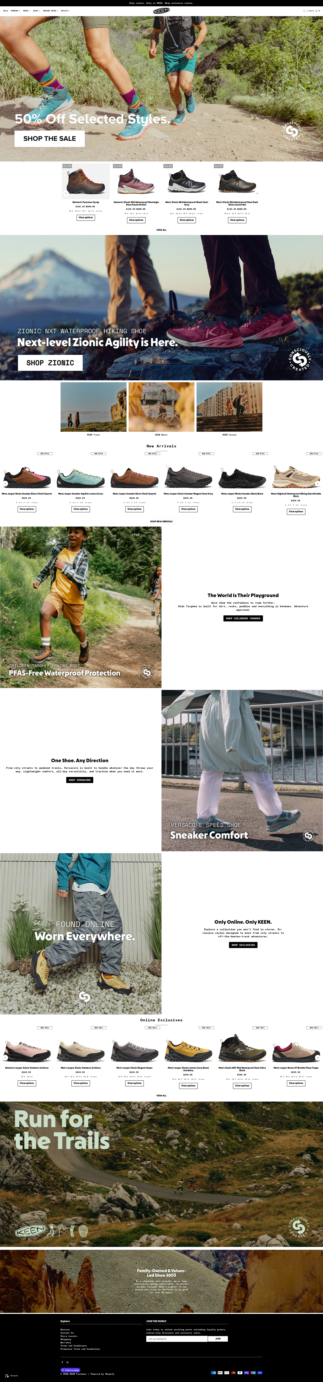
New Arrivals (162, 446)
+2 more (93, 1077)
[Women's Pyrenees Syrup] (86, 181)
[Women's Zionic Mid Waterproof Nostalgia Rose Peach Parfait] (136, 181)
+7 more (200, 213)
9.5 (27, 502)
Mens (25, 11)
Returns (65, 1329)
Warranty (66, 1342)
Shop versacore (80, 780)
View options (86, 218)
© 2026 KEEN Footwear (74, 1374)
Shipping (66, 1339)
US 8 (126, 213)
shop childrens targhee (243, 618)
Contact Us (67, 1333)
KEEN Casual (229, 435)
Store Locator (69, 1336)
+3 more (147, 1077)
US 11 (145, 213)
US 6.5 (77, 211)
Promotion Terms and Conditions (80, 1349)
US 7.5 (91, 211)
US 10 (86, 1077)
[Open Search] (304, 11)
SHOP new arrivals (161, 522)
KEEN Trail (93, 435)
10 (243, 502)
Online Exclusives (161, 1020)
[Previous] (66, 193)
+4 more (255, 1079)
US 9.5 (138, 213)
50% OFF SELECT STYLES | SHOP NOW (162, 3)
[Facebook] (62, 1362)
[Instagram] (67, 1362)
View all (161, 230)
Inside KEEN (49, 11)
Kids (35, 11)
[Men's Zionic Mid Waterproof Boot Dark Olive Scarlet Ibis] (237, 181)
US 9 (132, 213)
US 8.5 (178, 213)
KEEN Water (161, 435)
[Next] (257, 193)
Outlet (64, 11)
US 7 (84, 211)
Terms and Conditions (74, 1346)
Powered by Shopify (102, 1374)
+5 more (34, 502)
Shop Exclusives (243, 945)
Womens (14, 11)
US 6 (71, 211)
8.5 (20, 502)
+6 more (99, 211)
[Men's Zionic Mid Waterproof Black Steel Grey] (187, 181)
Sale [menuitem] (5, 11)
